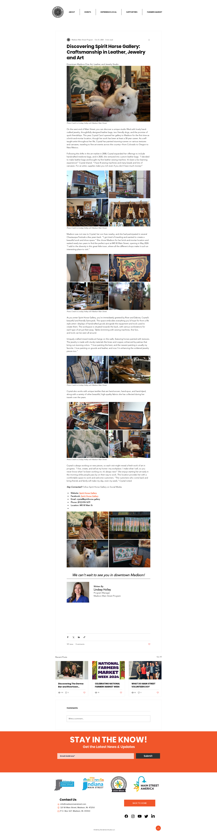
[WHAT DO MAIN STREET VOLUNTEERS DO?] (145, 670)
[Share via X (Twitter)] (73, 637)
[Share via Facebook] (68, 637)
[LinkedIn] (153, 816)
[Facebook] (126, 816)
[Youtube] (139, 816)
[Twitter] (146, 816)
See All (159, 657)
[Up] (158, 828)
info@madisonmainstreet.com (73, 804)
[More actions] (149, 39)
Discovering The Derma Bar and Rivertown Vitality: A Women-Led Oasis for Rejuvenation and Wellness (70, 685)
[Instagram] (133, 816)
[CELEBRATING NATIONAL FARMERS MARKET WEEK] (108, 670)
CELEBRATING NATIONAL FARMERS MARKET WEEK (107, 685)
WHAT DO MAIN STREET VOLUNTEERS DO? (143, 685)
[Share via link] (84, 637)
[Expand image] (87, 184)
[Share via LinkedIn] (79, 637)
